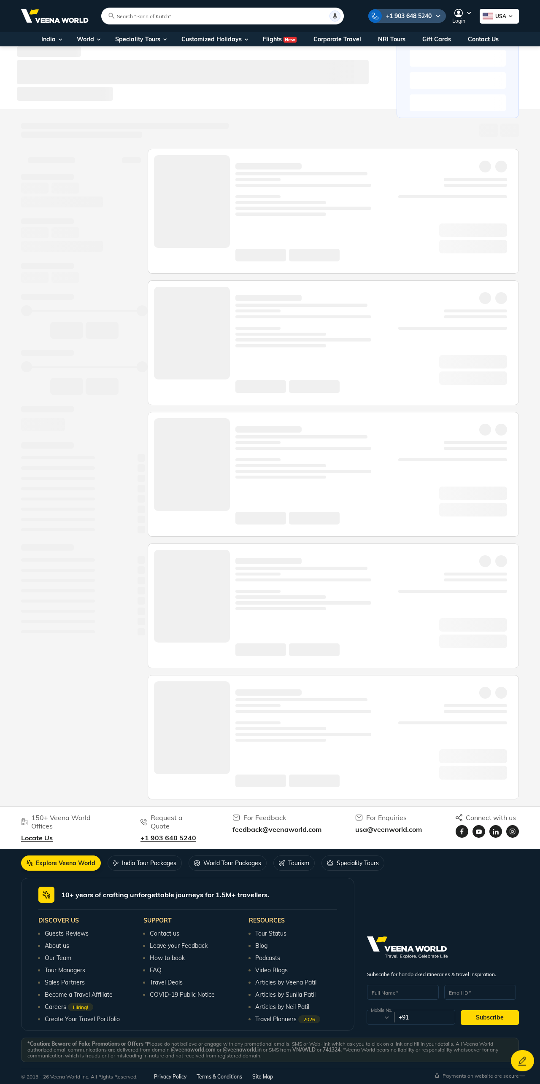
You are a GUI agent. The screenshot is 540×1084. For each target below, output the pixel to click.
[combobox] (380, 1017)
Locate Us (37, 838)
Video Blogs (271, 970)
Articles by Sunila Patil (285, 994)
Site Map (262, 1076)
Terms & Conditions (219, 1076)
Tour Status (270, 933)
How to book (167, 958)
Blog (261, 946)
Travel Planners (285, 1019)
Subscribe (490, 1017)
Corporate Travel (337, 39)
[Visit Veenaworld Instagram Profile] (512, 831)
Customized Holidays (211, 39)
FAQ (156, 970)
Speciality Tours (137, 39)
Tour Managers (65, 970)
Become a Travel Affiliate (79, 994)
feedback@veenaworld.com (276, 829)
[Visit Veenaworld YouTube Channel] (478, 831)
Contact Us (483, 39)
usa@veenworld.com (388, 829)
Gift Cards (436, 39)
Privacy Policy (170, 1076)
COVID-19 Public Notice (182, 994)
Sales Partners (65, 982)
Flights (279, 39)
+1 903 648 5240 (409, 16)
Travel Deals (166, 982)
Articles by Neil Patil (282, 1007)
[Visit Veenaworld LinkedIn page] (495, 831)
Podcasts (267, 958)
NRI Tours (391, 39)
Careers (66, 1007)
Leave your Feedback (179, 946)
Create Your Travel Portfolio (82, 1019)
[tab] (61, 863)
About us (57, 946)
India (48, 39)
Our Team (58, 958)
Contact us (164, 933)
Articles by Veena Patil (285, 982)
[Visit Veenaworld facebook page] (462, 831)
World (85, 39)
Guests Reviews (67, 933)
